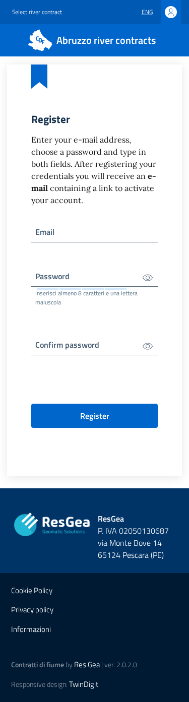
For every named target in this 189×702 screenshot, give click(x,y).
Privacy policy (32, 609)
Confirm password (67, 345)
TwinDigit (83, 684)
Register (94, 416)
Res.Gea (87, 664)
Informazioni (31, 629)
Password (52, 276)
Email (44, 232)
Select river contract (37, 12)
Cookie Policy (31, 590)
